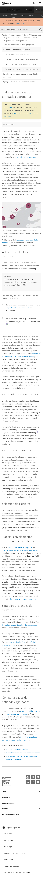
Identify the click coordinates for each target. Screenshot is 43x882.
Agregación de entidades (30, 38)
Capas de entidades (11, 38)
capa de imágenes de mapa (15, 714)
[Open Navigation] (40, 3)
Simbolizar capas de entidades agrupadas (21, 64)
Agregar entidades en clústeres (17, 54)
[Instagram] (33, 782)
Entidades (28, 10)
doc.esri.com (18, 24)
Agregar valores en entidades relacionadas (19, 82)
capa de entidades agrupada (18, 308)
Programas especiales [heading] (10, 814)
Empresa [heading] (5, 809)
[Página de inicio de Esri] (6, 3)
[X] (33, 777)
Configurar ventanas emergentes (23, 599)
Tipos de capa (36, 35)
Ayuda (23, 16)
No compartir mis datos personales (17, 872)
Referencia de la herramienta (33, 15)
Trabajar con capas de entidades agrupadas (22, 59)
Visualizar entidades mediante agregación (18, 45)
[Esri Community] (28, 782)
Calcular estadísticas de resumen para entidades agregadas (20, 75)
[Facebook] (28, 777)
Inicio (5, 16)
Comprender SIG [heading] (8, 803)
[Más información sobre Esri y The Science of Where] (6, 782)
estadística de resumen (26, 157)
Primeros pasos (14, 15)
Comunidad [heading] (6, 797)
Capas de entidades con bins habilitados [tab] (21, 69)
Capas (26, 35)
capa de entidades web (30, 711)
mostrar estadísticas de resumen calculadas (20, 550)
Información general (12, 10)
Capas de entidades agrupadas (15, 41)
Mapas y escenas (15, 35)
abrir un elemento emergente (20, 547)
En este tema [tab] (8, 124)
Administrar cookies (11, 866)
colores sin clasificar (17, 642)
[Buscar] (34, 3)
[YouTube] (38, 782)
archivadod (8, 107)
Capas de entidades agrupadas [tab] (17, 50)
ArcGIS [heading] (4, 792)
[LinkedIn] (38, 777)
